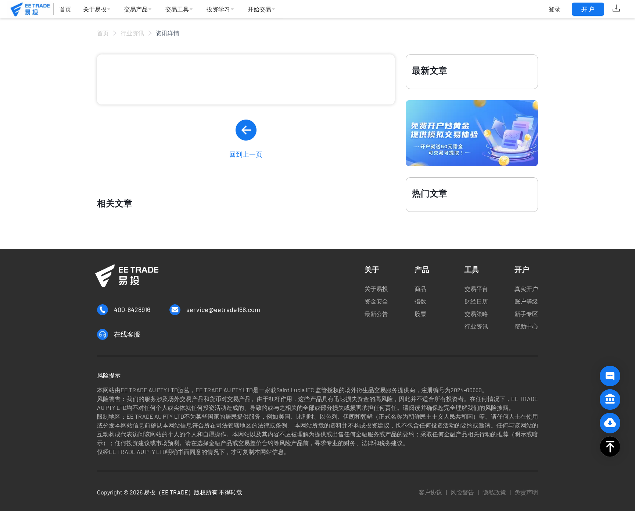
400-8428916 (132, 309)
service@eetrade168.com (223, 309)
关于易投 (376, 288)
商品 (420, 288)
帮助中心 (526, 326)
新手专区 (526, 313)
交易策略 (476, 313)
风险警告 (462, 492)
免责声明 (526, 492)
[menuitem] (65, 9)
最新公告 (376, 313)
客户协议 (430, 492)
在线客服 (127, 334)
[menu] (168, 9)
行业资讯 (132, 33)
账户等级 (526, 301)
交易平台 (476, 288)
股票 (420, 313)
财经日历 (476, 301)
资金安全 (376, 301)
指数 (420, 301)
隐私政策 (494, 492)
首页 (103, 33)
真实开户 (526, 288)
